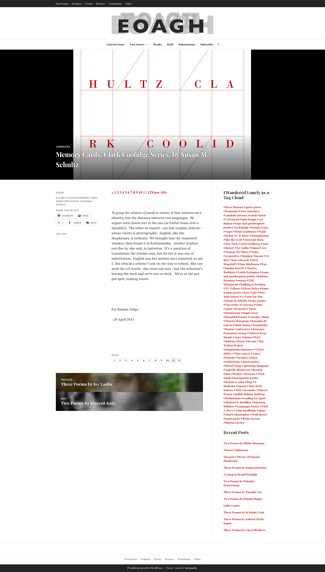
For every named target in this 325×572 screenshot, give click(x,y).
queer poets (253, 207)
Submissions (187, 44)
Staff (170, 44)
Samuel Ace (258, 248)
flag (249, 382)
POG (257, 337)
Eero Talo (250, 292)
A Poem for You (252, 296)
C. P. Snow (242, 235)
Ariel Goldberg (250, 244)
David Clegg (233, 366)
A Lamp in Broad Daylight (240, 474)
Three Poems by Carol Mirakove (244, 530)
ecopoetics (232, 256)
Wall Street (259, 414)
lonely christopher (237, 414)
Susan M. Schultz (236, 301)
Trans (255, 252)
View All (158, 192)
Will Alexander (246, 390)
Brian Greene (251, 418)
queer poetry (250, 361)
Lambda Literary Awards (241, 215)
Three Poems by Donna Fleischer (245, 468)
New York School (68, 201)
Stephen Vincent (252, 256)
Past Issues (62, 3)
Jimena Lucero (234, 422)
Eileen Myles (250, 288)
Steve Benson (234, 207)
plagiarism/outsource (239, 349)
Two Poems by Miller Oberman (243, 443)
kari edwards (240, 260)
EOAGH (60, 192)
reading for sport (254, 398)
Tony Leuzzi (242, 353)
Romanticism (260, 235)
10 (140, 192)
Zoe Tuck (231, 244)
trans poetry (258, 301)
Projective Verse (245, 309)
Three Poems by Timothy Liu (242, 492)
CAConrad (232, 219)
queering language (256, 366)
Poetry (89, 3)
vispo (228, 231)
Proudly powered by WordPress (144, 567)
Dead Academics (245, 231)
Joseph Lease (259, 227)
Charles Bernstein (237, 321)
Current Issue (115, 44)
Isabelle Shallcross (237, 370)
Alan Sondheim (246, 410)
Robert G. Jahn (234, 382)
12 (149, 192)
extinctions (232, 361)
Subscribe (206, 44)
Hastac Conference (237, 329)
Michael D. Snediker (238, 402)
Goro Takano (243, 337)
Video (128, 3)
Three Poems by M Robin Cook (243, 512)
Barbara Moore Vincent (240, 341)
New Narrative (250, 211)
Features (77, 3)
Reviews (100, 3)
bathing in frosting (253, 284)
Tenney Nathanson (235, 450)
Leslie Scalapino (248, 272)
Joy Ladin (242, 248)
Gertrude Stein (254, 240)
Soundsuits (260, 325)
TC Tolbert (232, 288)
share (262, 410)
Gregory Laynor (247, 357)
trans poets (232, 418)
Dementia (231, 211)
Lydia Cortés (231, 505)
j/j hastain (241, 227)
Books (158, 44)
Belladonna (233, 398)
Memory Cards (89, 197)
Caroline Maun (259, 317)
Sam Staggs (248, 219)
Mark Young (242, 325)
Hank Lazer (250, 313)
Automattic (191, 567)
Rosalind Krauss (236, 317)
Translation (115, 3)
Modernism (232, 313)
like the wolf (233, 240)
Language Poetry (248, 406)
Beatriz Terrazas (244, 374)
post (263, 215)
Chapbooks (63, 146)
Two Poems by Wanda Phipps (242, 499)
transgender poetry (245, 378)
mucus (241, 280)
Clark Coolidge (67, 197)
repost (242, 386)
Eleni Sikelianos (248, 264)
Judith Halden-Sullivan (250, 394)
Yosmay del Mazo (236, 252)
